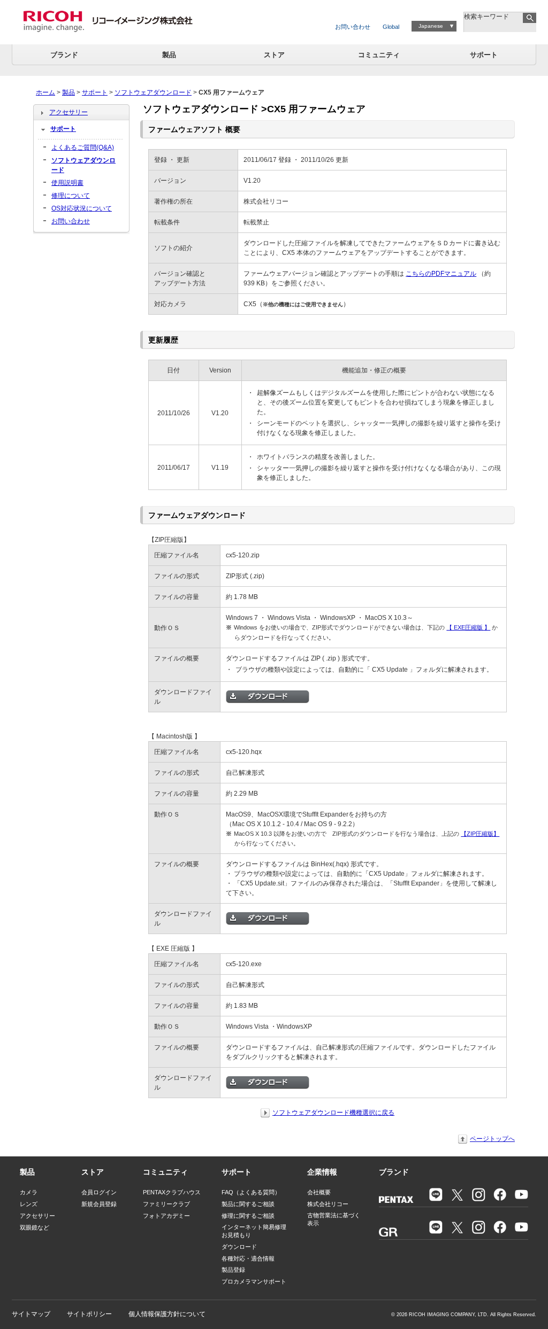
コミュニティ (379, 55)
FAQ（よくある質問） (251, 1192)
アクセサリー (68, 112)
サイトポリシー (89, 1314)
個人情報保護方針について (167, 1314)
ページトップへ (492, 1139)
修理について (70, 195)
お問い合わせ (352, 27)
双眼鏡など (34, 1227)
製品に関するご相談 (248, 1204)
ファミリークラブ (166, 1204)
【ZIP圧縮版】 (480, 833)
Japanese (430, 26)
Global (391, 27)
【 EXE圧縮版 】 (468, 627)
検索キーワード (486, 16)
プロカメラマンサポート (254, 1281)
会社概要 (319, 1192)
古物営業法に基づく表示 (333, 1219)
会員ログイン (99, 1192)
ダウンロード (239, 1246)
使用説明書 (67, 182)
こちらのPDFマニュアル (441, 273)
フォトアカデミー (166, 1216)
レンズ (28, 1204)
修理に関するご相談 (248, 1216)
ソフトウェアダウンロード (153, 92)
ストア (274, 55)
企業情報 (322, 1172)
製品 (169, 55)
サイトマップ (31, 1314)
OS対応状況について (81, 208)
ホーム (45, 92)
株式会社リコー (327, 1204)
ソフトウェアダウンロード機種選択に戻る (333, 1112)
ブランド (64, 55)
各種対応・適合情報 (248, 1258)
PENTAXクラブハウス (172, 1192)
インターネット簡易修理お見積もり (254, 1231)
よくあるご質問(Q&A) (82, 147)
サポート (484, 55)
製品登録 (233, 1269)
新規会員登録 (99, 1204)
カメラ (28, 1192)
